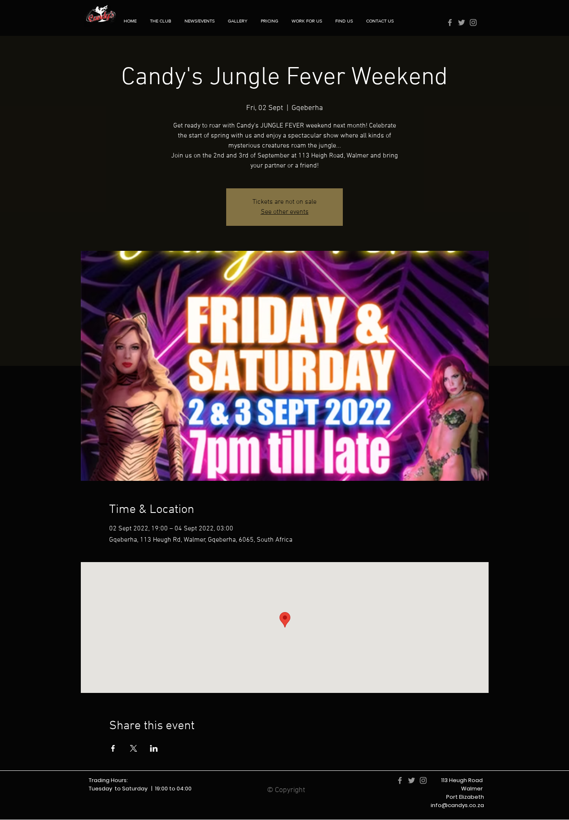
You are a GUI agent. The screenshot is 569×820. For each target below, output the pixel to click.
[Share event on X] (133, 748)
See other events (285, 212)
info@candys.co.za (457, 805)
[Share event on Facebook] (113, 748)
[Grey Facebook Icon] (449, 22)
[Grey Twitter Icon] (461, 22)
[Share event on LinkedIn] (154, 748)
